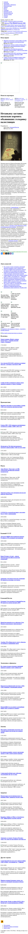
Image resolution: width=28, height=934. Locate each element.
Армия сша (13, 29)
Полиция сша (7, 29)
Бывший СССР (8, 11)
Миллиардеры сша (7, 32)
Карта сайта (7, 928)
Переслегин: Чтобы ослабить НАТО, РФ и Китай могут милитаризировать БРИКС (15, 45)
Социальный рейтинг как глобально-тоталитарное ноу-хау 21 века (11, 773)
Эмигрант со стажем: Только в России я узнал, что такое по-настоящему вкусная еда (13, 838)
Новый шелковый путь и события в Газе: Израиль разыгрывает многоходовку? (12, 623)
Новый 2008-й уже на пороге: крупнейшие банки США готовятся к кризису (12, 707)
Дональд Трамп (17, 24)
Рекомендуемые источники (11, 926)
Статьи (5, 17)
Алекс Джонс (10, 24)
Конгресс (17, 28)
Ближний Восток (8, 13)
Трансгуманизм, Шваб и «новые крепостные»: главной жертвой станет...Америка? (10, 341)
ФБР (2, 29)
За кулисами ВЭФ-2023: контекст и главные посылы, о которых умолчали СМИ (15, 53)
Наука (5, 8)
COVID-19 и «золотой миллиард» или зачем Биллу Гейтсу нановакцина (13, 513)
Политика (6, 3)
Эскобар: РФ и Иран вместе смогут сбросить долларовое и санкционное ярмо (13, 642)
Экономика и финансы (10, 4)
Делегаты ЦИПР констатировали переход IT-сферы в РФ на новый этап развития (12, 537)
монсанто (13, 32)
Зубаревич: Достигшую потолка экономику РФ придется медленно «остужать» (13, 579)
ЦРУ (24, 28)
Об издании (7, 925)
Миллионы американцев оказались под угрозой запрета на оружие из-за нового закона (12, 731)
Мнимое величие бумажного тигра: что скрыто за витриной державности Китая (12, 881)
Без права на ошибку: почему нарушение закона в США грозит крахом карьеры (12, 753)
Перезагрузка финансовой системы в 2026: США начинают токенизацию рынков (12, 686)
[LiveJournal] (8, 253)
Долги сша (17, 29)
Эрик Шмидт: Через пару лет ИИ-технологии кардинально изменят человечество (10, 470)
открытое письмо (13, 240)
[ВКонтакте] (2, 253)
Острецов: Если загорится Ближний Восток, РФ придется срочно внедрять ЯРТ (13, 602)
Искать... (3, 34)
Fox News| (13, 23)
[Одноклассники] (4, 253)
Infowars (6, 23)
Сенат (21, 28)
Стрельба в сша (19, 31)
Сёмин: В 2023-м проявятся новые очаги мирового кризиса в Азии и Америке (14, 58)
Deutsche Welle (22, 23)
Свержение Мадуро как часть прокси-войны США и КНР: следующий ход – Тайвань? (13, 861)
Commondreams (14, 207)
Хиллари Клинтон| (10, 26)
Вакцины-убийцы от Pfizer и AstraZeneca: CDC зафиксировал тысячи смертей (12, 817)
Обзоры (6, 15)
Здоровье (6, 10)
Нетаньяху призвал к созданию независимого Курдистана (14, 251)
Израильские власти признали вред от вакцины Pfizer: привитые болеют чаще (12, 796)
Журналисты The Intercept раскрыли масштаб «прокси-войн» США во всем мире (15, 49)
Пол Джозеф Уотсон (20, 26)
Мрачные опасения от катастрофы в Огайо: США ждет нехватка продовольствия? (15, 41)
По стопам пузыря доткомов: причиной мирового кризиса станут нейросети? (12, 667)
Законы (6, 7)
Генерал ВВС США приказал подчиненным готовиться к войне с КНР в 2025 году (13, 425)
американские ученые (11, 31)
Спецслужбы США (10, 28)
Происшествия (8, 6)
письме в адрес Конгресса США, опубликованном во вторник (14, 226)
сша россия (19, 32)
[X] (6, 253)
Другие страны (8, 14)
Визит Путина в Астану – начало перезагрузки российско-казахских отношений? (10, 558)
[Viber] (10, 253)
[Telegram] (13, 253)
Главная (6, 2)
